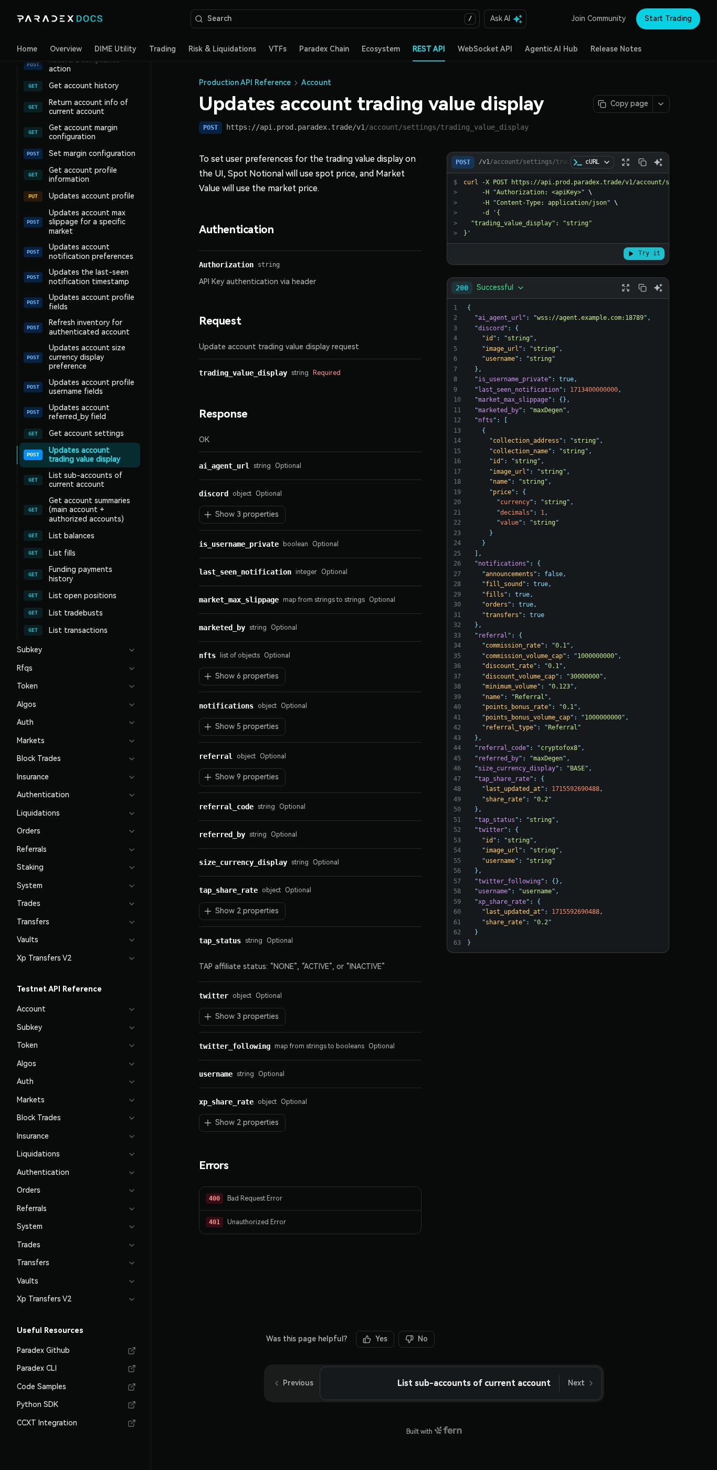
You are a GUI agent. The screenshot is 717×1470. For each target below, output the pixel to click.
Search (339, 18)
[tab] (27, 49)
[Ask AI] (658, 162)
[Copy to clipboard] (642, 162)
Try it (649, 253)
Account (316, 82)
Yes (381, 1339)
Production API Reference (245, 82)
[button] (310, 1199)
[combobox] (490, 287)
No (423, 1339)
